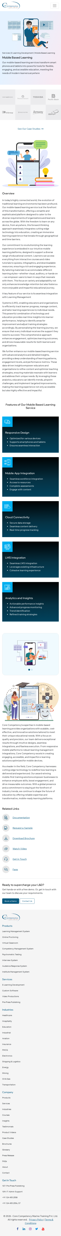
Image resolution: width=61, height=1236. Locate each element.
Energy (5, 1067)
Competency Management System (17, 948)
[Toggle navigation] (54, 6)
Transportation (9, 1084)
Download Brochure (24, 838)
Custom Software (10, 990)
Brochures (7, 1144)
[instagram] (30, 1229)
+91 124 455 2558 (9, 1197)
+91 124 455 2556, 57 (11, 1203)
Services (6, 1103)
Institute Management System (15, 972)
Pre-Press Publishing (11, 1002)
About (5, 1167)
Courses (5, 1115)
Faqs (15, 869)
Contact (5, 1173)
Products (6, 1097)
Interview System (10, 960)
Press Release (8, 1155)
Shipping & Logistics (11, 1061)
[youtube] (43, 1229)
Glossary (6, 1149)
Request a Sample (23, 827)
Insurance (6, 1044)
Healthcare (7, 1015)
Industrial (6, 1032)
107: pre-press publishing (13, 1186)
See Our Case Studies (29, 128)
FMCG (5, 1050)
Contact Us (27, 901)
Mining (5, 1073)
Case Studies (8, 1138)
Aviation (5, 1038)
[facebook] (17, 1229)
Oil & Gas (6, 1079)
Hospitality (7, 1021)
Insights (5, 1121)
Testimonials (7, 1126)
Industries (6, 1109)
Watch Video (20, 848)
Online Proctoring (10, 937)
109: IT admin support (12, 1191)
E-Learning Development (13, 985)
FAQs (4, 1161)
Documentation (21, 817)
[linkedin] (24, 1229)
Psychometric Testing (11, 954)
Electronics (7, 1056)
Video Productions (10, 996)
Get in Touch (20, 859)
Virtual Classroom (10, 943)
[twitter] (36, 1229)
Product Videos (9, 1132)
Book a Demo (11, 901)
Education (6, 1027)
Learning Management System (16, 931)
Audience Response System (14, 966)
